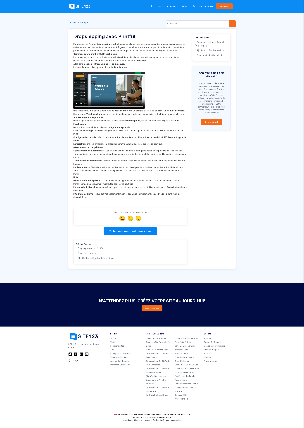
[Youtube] (86, 354)
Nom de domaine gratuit (157, 350)
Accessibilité (176, 420)
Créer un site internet (156, 338)
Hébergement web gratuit (186, 384)
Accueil (113, 338)
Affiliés (207, 353)
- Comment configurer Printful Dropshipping (209, 44)
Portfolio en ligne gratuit (157, 395)
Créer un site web (211, 122)
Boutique (84, 22)
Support (184, 6)
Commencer (224, 6)
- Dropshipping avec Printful (89, 248)
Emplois (211, 350)
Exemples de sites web (120, 353)
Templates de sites (118, 357)
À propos (208, 338)
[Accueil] (151, 6)
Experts (207, 357)
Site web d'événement (156, 376)
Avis (112, 350)
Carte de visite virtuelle (185, 346)
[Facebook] (70, 354)
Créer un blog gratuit (184, 357)
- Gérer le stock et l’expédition (209, 55)
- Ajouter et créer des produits (209, 50)
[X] (75, 354)
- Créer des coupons (86, 253)
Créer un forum (182, 361)
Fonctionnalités (117, 346)
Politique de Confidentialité (154, 420)
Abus (167, 420)
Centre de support (212, 342)
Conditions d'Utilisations (132, 420)
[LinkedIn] (81, 354)
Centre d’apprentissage (214, 346)
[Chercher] (232, 23)
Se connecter (206, 6)
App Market (119, 361)
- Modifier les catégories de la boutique (95, 258)
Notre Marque (210, 361)
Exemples (172, 6)
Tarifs (160, 6)
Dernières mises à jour (120, 365)
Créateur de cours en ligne (187, 365)
